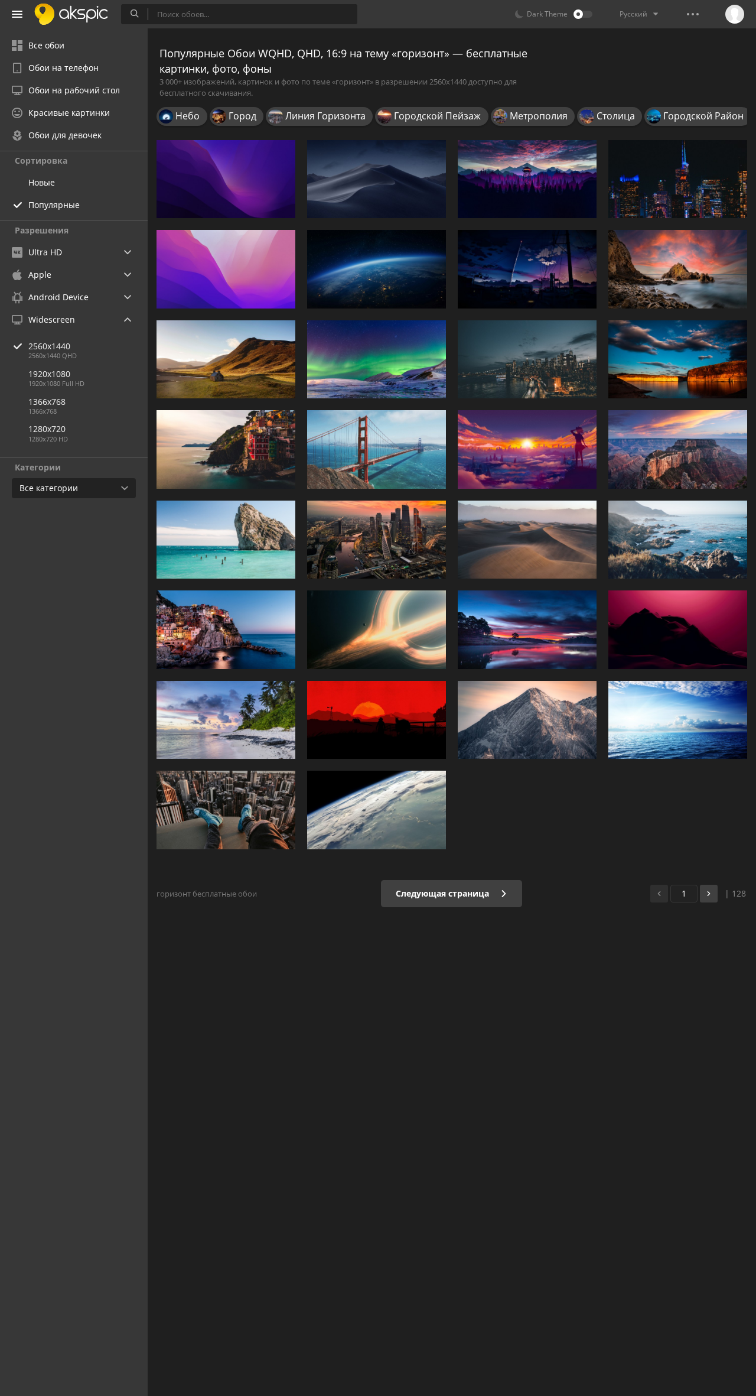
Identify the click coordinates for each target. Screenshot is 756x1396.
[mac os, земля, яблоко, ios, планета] (376, 810)
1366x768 (47, 401)
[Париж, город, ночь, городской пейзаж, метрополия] (677, 179)
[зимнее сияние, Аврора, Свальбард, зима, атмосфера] (376, 359)
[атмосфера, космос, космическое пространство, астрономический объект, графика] (376, 629)
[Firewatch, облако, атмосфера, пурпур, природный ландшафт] (527, 179)
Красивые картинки (69, 112)
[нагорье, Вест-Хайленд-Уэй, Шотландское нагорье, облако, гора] (226, 359)
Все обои (46, 45)
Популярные (54, 204)
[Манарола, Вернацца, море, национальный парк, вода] (226, 449)
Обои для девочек (65, 135)
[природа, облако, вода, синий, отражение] (677, 359)
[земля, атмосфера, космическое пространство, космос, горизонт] (376, 269)
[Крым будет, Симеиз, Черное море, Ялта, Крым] (226, 540)
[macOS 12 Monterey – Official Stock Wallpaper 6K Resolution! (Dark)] (226, 179)
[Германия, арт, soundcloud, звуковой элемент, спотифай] (527, 720)
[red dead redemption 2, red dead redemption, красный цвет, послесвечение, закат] (376, 720)
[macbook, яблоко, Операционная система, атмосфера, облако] (376, 179)
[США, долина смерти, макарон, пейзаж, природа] (527, 540)
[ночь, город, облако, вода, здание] (527, 359)
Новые (41, 182)
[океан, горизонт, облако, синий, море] (677, 720)
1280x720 (47, 428)
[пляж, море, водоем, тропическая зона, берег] (226, 720)
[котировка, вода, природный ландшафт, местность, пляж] (677, 540)
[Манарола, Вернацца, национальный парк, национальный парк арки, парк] (226, 629)
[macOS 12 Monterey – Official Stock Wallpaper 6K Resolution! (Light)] (226, 269)
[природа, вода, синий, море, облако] (527, 629)
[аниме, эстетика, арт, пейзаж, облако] (527, 269)
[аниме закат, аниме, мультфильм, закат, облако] (527, 449)
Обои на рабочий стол (74, 90)
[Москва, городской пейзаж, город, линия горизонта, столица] (376, 540)
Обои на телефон (63, 67)
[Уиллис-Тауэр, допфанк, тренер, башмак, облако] (226, 810)
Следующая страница (443, 893)
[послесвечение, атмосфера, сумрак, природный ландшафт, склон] (677, 629)
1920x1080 (49, 373)
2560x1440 (49, 346)
